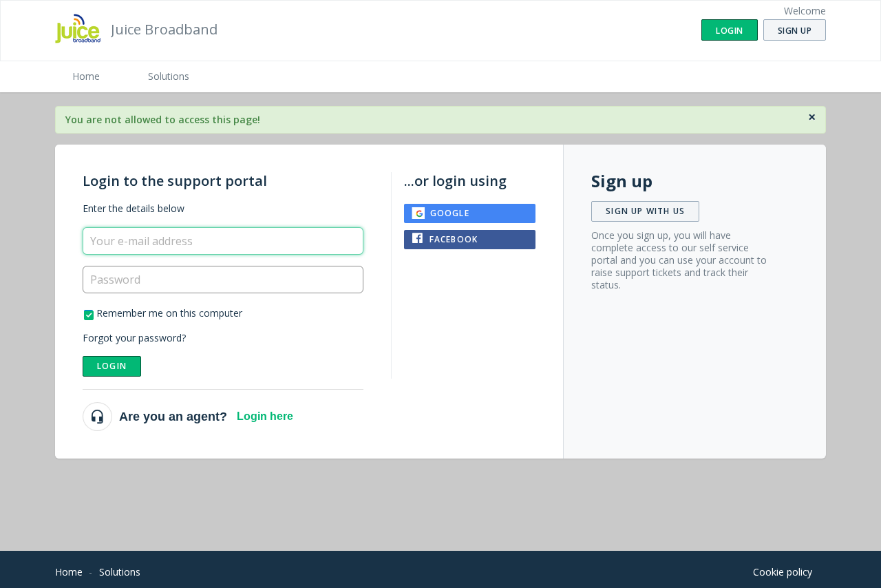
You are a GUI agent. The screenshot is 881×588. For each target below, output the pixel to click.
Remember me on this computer (169, 312)
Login (112, 366)
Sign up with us (645, 211)
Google (449, 213)
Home (86, 76)
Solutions (168, 76)
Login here (265, 416)
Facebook (453, 239)
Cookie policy (782, 571)
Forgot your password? (134, 337)
